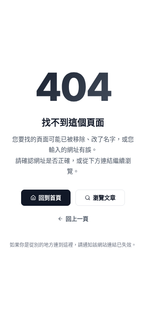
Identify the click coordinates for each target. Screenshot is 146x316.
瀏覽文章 (104, 197)
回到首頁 (50, 197)
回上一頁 (77, 218)
